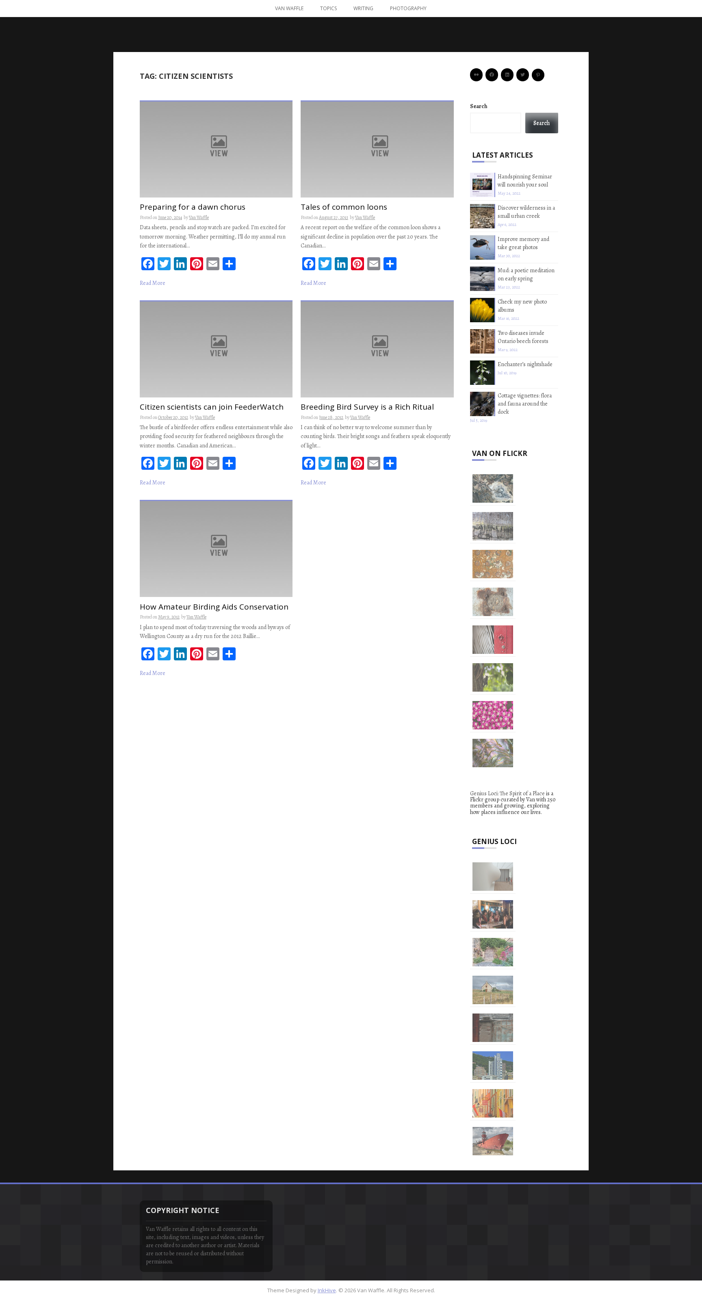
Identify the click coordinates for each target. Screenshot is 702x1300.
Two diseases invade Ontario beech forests (523, 337)
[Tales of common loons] (377, 149)
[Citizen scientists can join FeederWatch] (216, 349)
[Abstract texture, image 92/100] (492, 488)
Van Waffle (289, 8)
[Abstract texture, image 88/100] (492, 639)
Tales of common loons (344, 207)
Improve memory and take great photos (523, 243)
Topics (328, 8)
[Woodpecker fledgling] (492, 677)
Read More (152, 283)
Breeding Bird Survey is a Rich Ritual (367, 407)
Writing (363, 8)
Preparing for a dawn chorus (192, 207)
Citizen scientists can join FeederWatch (212, 407)
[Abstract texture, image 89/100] (492, 602)
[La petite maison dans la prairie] (492, 990)
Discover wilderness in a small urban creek (526, 212)
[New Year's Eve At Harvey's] (492, 914)
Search (478, 106)
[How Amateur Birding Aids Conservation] (216, 548)
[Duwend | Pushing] (492, 876)
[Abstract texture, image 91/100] (492, 526)
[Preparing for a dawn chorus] (216, 149)
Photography (408, 8)
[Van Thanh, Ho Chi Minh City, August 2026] (492, 1028)
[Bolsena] (492, 952)
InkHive (327, 1290)
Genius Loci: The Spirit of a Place (507, 793)
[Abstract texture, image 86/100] (492, 753)
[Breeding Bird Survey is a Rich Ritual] (377, 349)
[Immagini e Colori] (492, 1065)
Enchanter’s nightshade (525, 364)
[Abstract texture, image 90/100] (492, 564)
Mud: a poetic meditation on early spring (526, 274)
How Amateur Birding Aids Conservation (214, 607)
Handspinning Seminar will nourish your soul (525, 181)
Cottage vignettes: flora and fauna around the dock (525, 404)
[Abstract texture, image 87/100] (492, 715)
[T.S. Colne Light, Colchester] (492, 1141)
